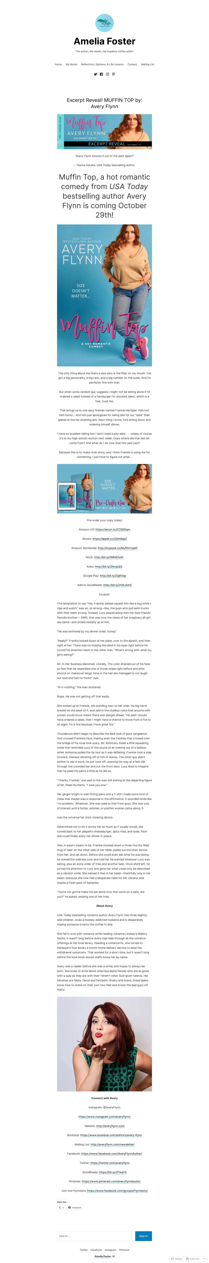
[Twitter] (96, 74)
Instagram (110, 1249)
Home (58, 64)
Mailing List (147, 64)
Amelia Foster (105, 41)
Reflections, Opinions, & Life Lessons (102, 64)
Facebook (96, 1249)
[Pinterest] (113, 74)
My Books (71, 64)
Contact (132, 64)
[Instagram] (107, 74)
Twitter (84, 1249)
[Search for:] (94, 1236)
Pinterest (124, 1249)
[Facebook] (101, 74)
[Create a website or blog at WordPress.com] (113, 1256)
